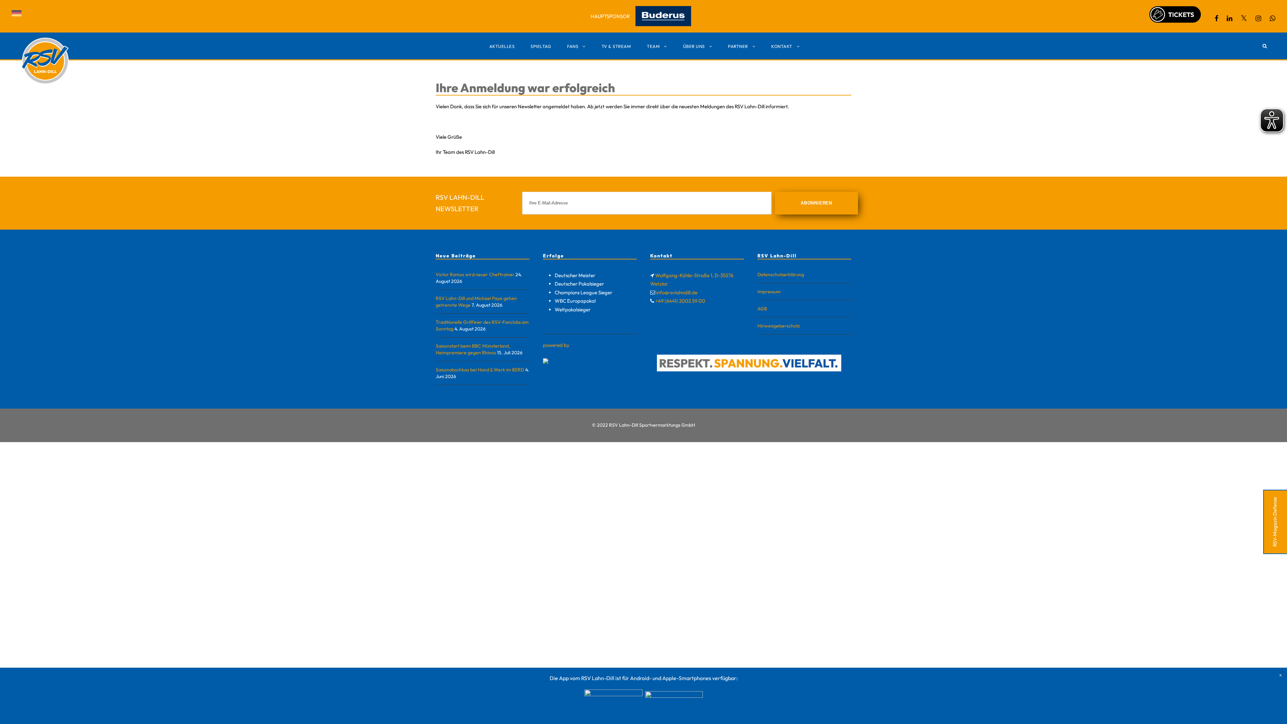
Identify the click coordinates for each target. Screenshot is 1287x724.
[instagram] (1258, 18)
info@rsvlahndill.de (676, 292)
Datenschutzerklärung (780, 275)
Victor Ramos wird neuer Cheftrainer (475, 275)
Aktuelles (502, 46)
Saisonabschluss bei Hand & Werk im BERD (480, 370)
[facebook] (1216, 18)
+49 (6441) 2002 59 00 (680, 301)
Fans (572, 46)
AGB (762, 309)
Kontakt (781, 46)
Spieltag (541, 46)
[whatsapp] (1272, 18)
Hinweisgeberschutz (778, 326)
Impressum (769, 292)
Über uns (694, 46)
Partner (738, 46)
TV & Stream (616, 46)
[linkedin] (1229, 18)
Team (653, 46)
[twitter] (1244, 18)
